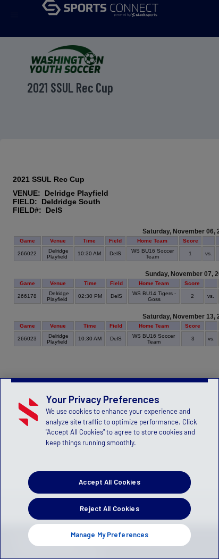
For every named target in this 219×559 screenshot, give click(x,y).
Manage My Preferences (110, 534)
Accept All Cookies (109, 482)
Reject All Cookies (109, 508)
